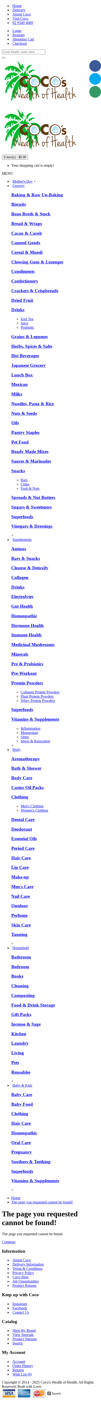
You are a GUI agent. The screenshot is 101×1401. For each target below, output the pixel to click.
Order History (22, 1366)
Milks (16, 394)
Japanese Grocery (28, 365)
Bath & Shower (26, 768)
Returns (18, 1370)
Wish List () (22, 1374)
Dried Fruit (22, 300)
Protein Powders (27, 682)
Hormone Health (27, 625)
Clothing (19, 796)
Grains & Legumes (29, 336)
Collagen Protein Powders (40, 692)
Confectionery (24, 281)
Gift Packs (21, 1014)
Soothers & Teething (30, 1161)
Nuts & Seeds (24, 413)
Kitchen (18, 1033)
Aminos (18, 548)
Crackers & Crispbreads (34, 290)
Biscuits (18, 204)
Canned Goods (25, 242)
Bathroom (21, 957)
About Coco (21, 1260)
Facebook (19, 1308)
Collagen (19, 577)
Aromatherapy (25, 758)
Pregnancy (21, 1152)
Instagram (19, 1304)
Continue (9, 1242)
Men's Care (22, 886)
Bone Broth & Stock (30, 213)
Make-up (20, 877)
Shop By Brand (24, 1330)
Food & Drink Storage (33, 1005)
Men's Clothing (32, 806)
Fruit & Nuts (30, 488)
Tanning (19, 934)
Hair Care (21, 857)
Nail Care (20, 896)
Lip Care (20, 867)
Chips (25, 484)
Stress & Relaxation (35, 741)
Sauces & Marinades (31, 461)
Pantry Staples (25, 432)
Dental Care (23, 819)
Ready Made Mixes (29, 451)
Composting (23, 995)
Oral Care (21, 1142)
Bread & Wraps (26, 223)
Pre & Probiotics (27, 663)
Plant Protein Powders (37, 696)
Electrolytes (22, 596)
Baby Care (21, 1094)
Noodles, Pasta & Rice (32, 403)
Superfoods (22, 516)
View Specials (23, 1335)
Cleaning (20, 985)
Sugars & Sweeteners (31, 507)
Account (18, 1362)
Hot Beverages (25, 355)
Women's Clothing (34, 810)
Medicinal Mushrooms (32, 644)
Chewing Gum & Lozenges (37, 261)
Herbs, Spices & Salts (31, 346)
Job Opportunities (25, 1281)
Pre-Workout (24, 673)
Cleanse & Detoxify (29, 567)
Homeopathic (24, 615)
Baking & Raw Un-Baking (37, 194)
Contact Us (20, 1312)
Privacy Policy (23, 1273)
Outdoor (19, 905)
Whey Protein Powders (38, 701)
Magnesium (29, 733)
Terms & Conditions (27, 1269)
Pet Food (20, 442)
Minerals (19, 654)
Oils (15, 422)
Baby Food (22, 1104)
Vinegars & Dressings (31, 526)
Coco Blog (20, 1277)
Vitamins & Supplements (35, 719)
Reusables (20, 1072)
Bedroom (20, 966)
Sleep (25, 737)
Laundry (20, 1043)
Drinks (17, 309)
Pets (15, 1062)
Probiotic (27, 327)
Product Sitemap (24, 1339)
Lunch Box (22, 375)
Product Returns (24, 1286)
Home (15, 1198)
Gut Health (22, 606)
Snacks (18, 470)
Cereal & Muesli (27, 252)
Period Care (23, 848)
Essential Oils (24, 838)
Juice (24, 323)
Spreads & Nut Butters (33, 497)
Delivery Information (28, 1264)
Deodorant (21, 829)
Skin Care (21, 925)
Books (17, 976)
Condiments (23, 271)
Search (17, 1343)
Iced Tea (27, 319)
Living (17, 1052)
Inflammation (30, 728)
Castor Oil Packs (27, 787)
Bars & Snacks (25, 558)
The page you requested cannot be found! (42, 1202)
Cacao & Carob (26, 233)
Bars (24, 480)
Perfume (19, 915)
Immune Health (26, 634)
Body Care (21, 777)
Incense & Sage (26, 1024)
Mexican (19, 384)
